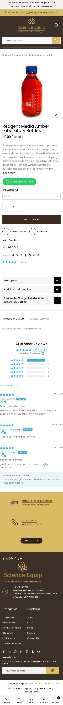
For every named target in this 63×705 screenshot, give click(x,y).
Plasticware (8, 622)
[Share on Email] (34, 255)
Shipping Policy (30, 688)
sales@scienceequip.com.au (43, 12)
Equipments (8, 638)
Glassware (8, 617)
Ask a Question (10, 240)
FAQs (30, 622)
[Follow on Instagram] (9, 558)
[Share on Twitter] (17, 255)
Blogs (30, 627)
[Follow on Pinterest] (15, 558)
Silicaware (7, 633)
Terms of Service (31, 691)
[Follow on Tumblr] (18, 558)
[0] (56, 25)
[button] (9, 262)
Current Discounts (11, 643)
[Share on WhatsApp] (38, 255)
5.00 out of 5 (40, 350)
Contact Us (33, 638)
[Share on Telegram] (30, 255)
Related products (13, 319)
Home (5, 55)
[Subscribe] (52, 670)
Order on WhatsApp (22, 181)
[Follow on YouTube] (21, 558)
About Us (32, 617)
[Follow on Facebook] (3, 558)
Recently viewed (38, 319)
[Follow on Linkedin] (12, 558)
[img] (7, 394)
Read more (9, 172)
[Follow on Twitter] (6, 558)
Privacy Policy (15, 688)
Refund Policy (46, 688)
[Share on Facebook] (13, 255)
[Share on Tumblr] (25, 255)
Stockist (31, 633)
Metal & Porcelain (11, 627)
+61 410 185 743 (15, 12)
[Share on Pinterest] (21, 255)
